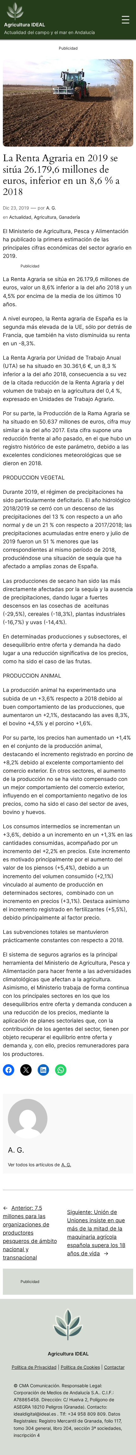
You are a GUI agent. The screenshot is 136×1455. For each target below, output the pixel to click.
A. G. (51, 207)
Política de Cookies (80, 1367)
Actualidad (20, 217)
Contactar (114, 1367)
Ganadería (69, 217)
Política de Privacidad (34, 1367)
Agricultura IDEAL (24, 25)
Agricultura (45, 217)
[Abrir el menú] (125, 19)
